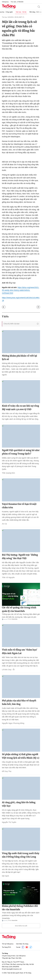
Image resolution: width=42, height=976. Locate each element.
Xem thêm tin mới (21, 926)
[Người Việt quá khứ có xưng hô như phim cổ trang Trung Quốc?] (21, 436)
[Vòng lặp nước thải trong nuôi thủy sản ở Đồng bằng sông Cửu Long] (21, 839)
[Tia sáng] (8, 7)
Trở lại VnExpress (7, 944)
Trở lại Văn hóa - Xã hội (3, 307)
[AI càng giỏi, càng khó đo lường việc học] (21, 788)
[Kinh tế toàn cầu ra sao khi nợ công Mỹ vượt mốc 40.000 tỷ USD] (21, 391)
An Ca (4, 524)
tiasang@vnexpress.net (13, 969)
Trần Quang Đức (8, 473)
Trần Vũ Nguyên (8, 577)
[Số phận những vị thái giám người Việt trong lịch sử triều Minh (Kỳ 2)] (21, 740)
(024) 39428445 (14, 966)
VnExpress (5, 1)
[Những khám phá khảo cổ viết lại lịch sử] (21, 341)
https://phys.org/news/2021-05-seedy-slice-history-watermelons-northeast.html (20, 290)
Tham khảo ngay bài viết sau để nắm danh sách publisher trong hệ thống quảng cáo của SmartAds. (20, 915)
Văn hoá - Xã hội (21, 12)
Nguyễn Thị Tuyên (9, 822)
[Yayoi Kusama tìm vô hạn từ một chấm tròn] (21, 489)
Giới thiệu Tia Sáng (22, 944)
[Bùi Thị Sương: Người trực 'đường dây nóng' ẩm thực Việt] (21, 540)
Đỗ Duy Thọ (6, 771)
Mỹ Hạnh (5, 876)
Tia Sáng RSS (6, 947)
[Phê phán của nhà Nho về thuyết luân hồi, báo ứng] (21, 686)
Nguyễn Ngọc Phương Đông (13, 723)
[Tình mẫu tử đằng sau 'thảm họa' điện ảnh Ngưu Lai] (21, 635)
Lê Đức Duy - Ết (8, 670)
